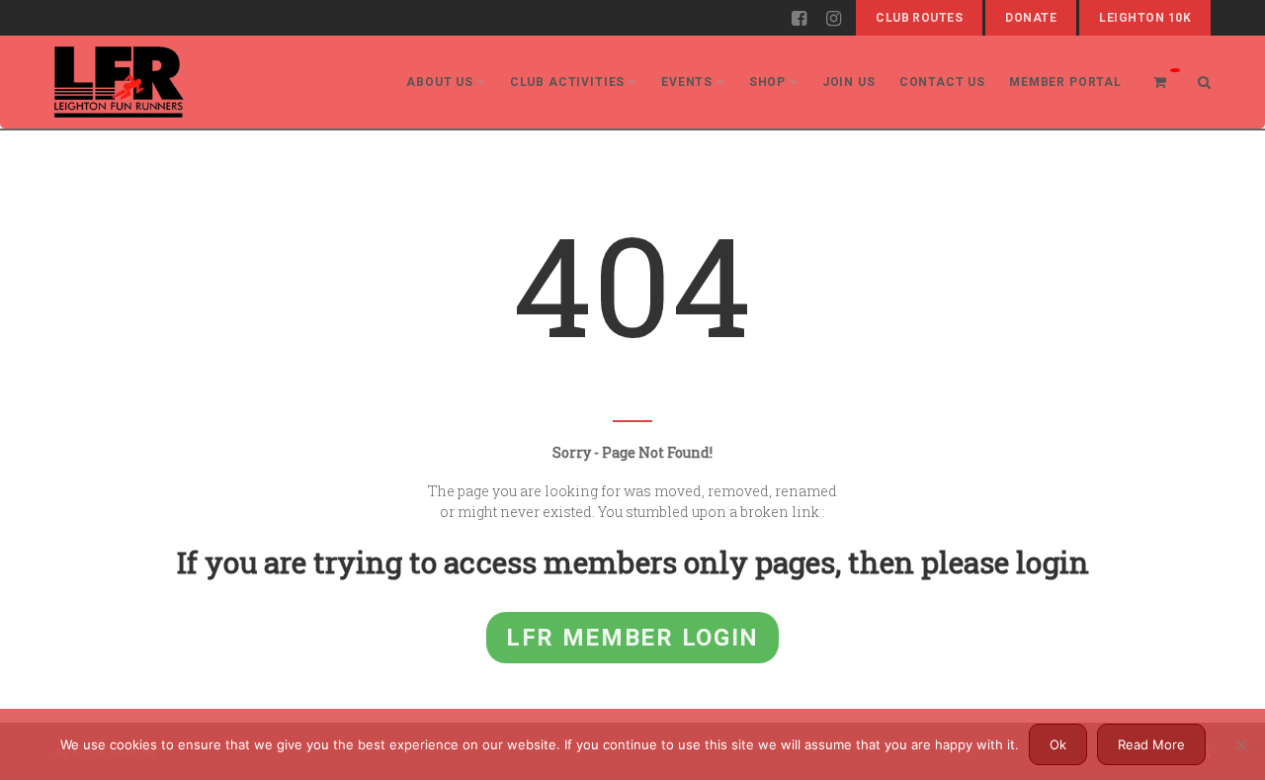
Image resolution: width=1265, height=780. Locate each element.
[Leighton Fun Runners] (119, 82)
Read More (1151, 744)
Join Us (849, 82)
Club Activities (568, 82)
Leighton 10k (1145, 18)
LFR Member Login (632, 637)
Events (687, 82)
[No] (1240, 744)
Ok (1058, 744)
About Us (439, 82)
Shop (767, 82)
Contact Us (942, 82)
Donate (1030, 18)
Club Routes (919, 18)
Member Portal (1065, 82)
